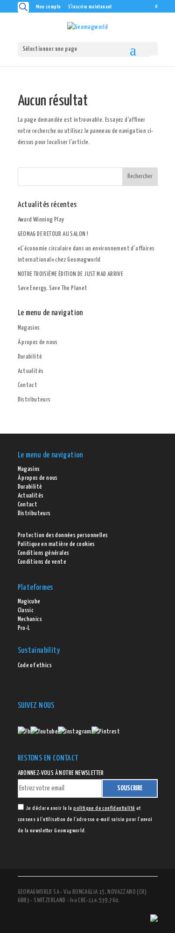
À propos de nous (38, 342)
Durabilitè (30, 357)
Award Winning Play (41, 220)
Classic (26, 611)
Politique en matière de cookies (56, 544)
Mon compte (48, 6)
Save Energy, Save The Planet (53, 288)
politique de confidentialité (104, 808)
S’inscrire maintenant (90, 6)
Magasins (29, 328)
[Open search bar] (23, 7)
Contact (28, 385)
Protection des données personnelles (63, 535)
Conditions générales (44, 553)
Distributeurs (34, 400)
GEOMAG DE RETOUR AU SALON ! (53, 234)
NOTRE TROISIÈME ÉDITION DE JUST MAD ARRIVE (71, 274)
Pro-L (24, 628)
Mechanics (30, 619)
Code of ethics (35, 666)
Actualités (31, 371)
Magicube (29, 602)
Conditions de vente (42, 562)
